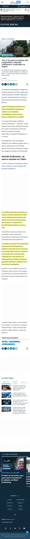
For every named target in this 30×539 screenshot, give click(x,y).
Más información (18, 20)
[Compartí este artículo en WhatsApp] (8, 84)
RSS (15, 514)
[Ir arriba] (27, 532)
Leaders (10, 509)
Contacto (20, 509)
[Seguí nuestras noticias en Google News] (27, 84)
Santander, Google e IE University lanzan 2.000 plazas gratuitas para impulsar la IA (19, 388)
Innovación (9, 506)
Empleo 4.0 (20, 502)
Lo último (10, 499)
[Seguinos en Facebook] (10, 528)
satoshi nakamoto (8, 344)
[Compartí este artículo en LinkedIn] (11, 84)
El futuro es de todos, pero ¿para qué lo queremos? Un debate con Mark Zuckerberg (12, 478)
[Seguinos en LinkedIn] (15, 528)
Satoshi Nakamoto (20, 95)
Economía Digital (20, 499)
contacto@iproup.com (7, 522)
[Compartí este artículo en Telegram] (13, 84)
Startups (20, 506)
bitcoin (4, 341)
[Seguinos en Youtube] (24, 528)
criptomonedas (14, 341)
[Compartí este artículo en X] (5, 84)
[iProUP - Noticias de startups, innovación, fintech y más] (15, 2)
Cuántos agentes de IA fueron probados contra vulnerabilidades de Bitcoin (20, 394)
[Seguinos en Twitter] (19, 528)
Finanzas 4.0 (10, 502)
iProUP (5, 78)
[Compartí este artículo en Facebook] (3, 84)
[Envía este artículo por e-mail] (16, 84)
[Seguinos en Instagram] (5, 528)
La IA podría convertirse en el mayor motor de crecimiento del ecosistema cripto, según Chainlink (20, 402)
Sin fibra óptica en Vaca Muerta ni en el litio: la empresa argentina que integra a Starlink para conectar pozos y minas (19, 410)
